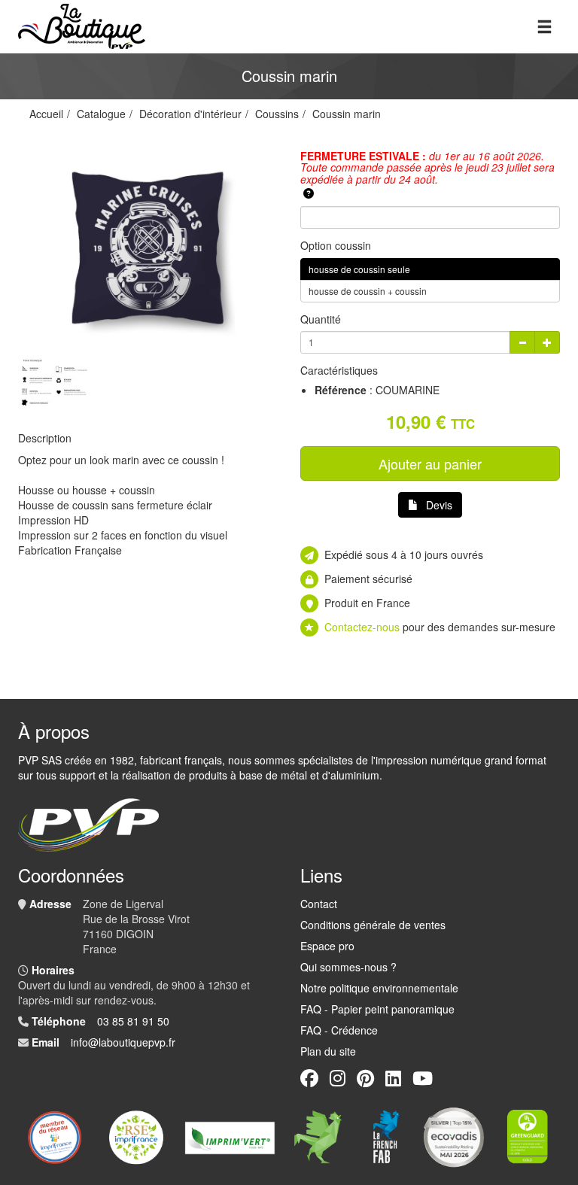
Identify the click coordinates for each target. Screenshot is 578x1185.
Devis (439, 504)
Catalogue (101, 113)
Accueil (46, 113)
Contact (318, 903)
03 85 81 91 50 (133, 1021)
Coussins (277, 113)
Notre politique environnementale (379, 987)
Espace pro (327, 945)
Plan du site (328, 1051)
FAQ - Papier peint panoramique (377, 1008)
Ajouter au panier (430, 463)
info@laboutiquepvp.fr (123, 1042)
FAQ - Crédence (339, 1030)
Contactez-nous (362, 626)
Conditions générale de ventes (373, 924)
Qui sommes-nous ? (348, 966)
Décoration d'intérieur (190, 113)
